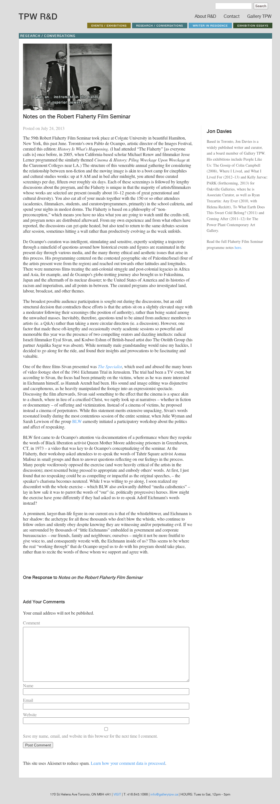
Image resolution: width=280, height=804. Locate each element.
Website (30, 714)
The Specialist (110, 366)
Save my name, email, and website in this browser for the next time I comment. (90, 736)
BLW (77, 421)
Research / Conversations (159, 25)
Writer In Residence (210, 25)
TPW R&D (38, 16)
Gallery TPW (259, 16)
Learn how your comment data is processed (128, 763)
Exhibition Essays (252, 25)
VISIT (117, 794)
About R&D (205, 16)
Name (28, 685)
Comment (31, 623)
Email (28, 700)
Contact (232, 16)
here (238, 247)
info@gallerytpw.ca (164, 794)
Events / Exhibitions (109, 25)
